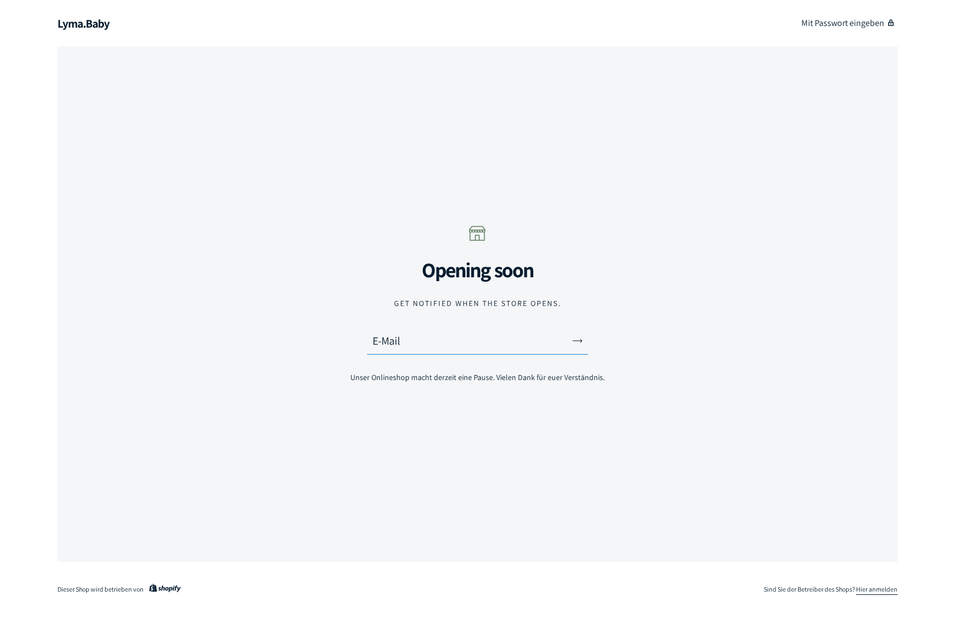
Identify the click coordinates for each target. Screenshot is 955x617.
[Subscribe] (578, 341)
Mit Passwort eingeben (842, 23)
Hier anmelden (877, 589)
